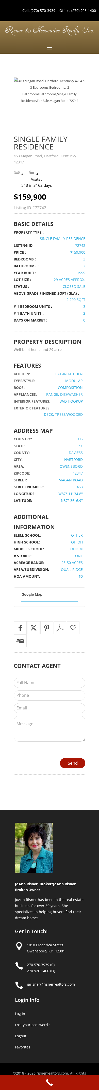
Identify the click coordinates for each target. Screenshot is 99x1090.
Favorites (22, 1047)
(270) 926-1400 (83, 10)
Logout (20, 1035)
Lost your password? (32, 1024)
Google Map (32, 594)
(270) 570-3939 (43, 10)
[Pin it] (47, 628)
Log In (20, 1013)
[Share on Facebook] (20, 628)
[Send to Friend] (20, 641)
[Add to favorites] (73, 628)
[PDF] (60, 628)
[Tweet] (33, 628)
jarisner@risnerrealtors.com (51, 984)
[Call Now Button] (49, 1082)
